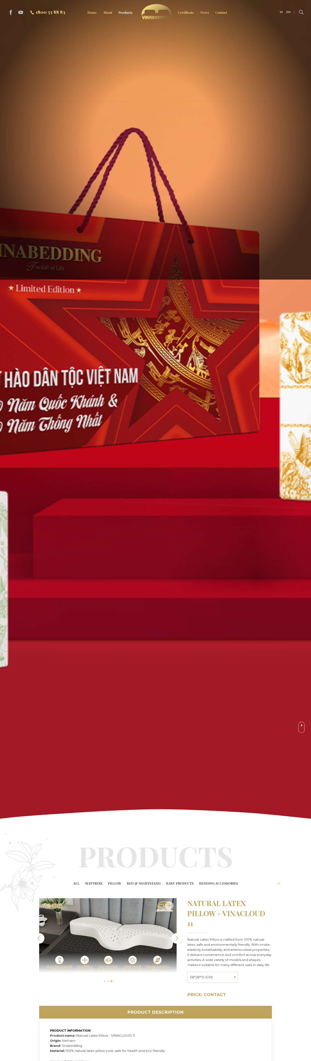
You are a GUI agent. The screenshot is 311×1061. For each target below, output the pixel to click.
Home (92, 12)
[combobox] (212, 976)
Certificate (186, 12)
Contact (221, 12)
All (76, 883)
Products (125, 12)
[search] (301, 12)
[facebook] (11, 12)
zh (288, 12)
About (107, 12)
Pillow (114, 883)
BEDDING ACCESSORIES (218, 883)
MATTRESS (93, 883)
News (204, 12)
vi (281, 12)
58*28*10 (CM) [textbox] (201, 977)
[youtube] (21, 12)
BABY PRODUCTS (180, 883)
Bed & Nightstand (144, 883)
